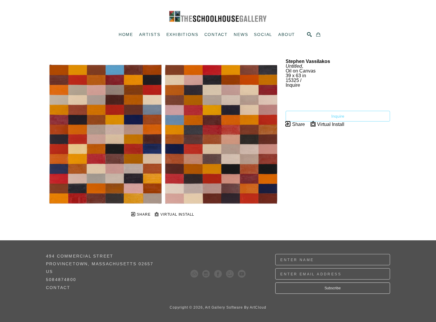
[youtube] (242, 274)
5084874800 (61, 279)
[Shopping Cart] (318, 34)
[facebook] (218, 274)
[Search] (309, 34)
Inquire (337, 116)
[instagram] (206, 274)
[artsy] (230, 274)
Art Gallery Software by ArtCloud (235, 307)
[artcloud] (194, 274)
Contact (58, 287)
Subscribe (332, 288)
